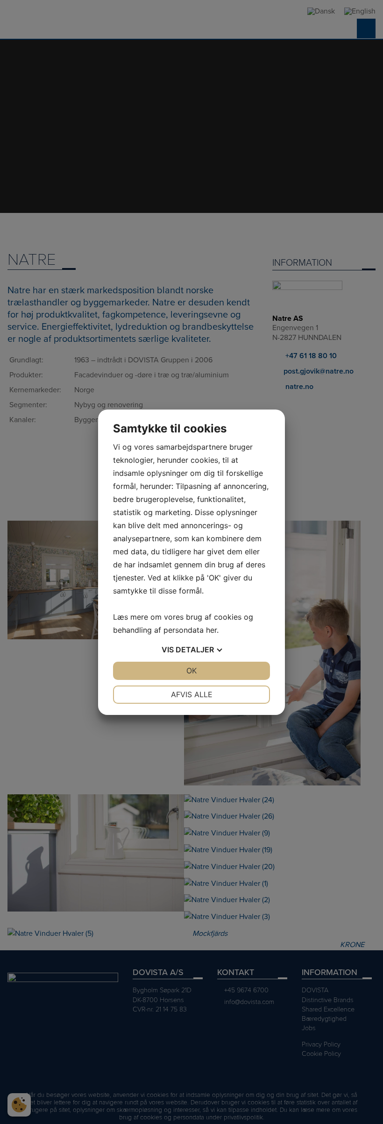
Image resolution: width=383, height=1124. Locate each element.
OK (191, 670)
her (211, 630)
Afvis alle (192, 694)
